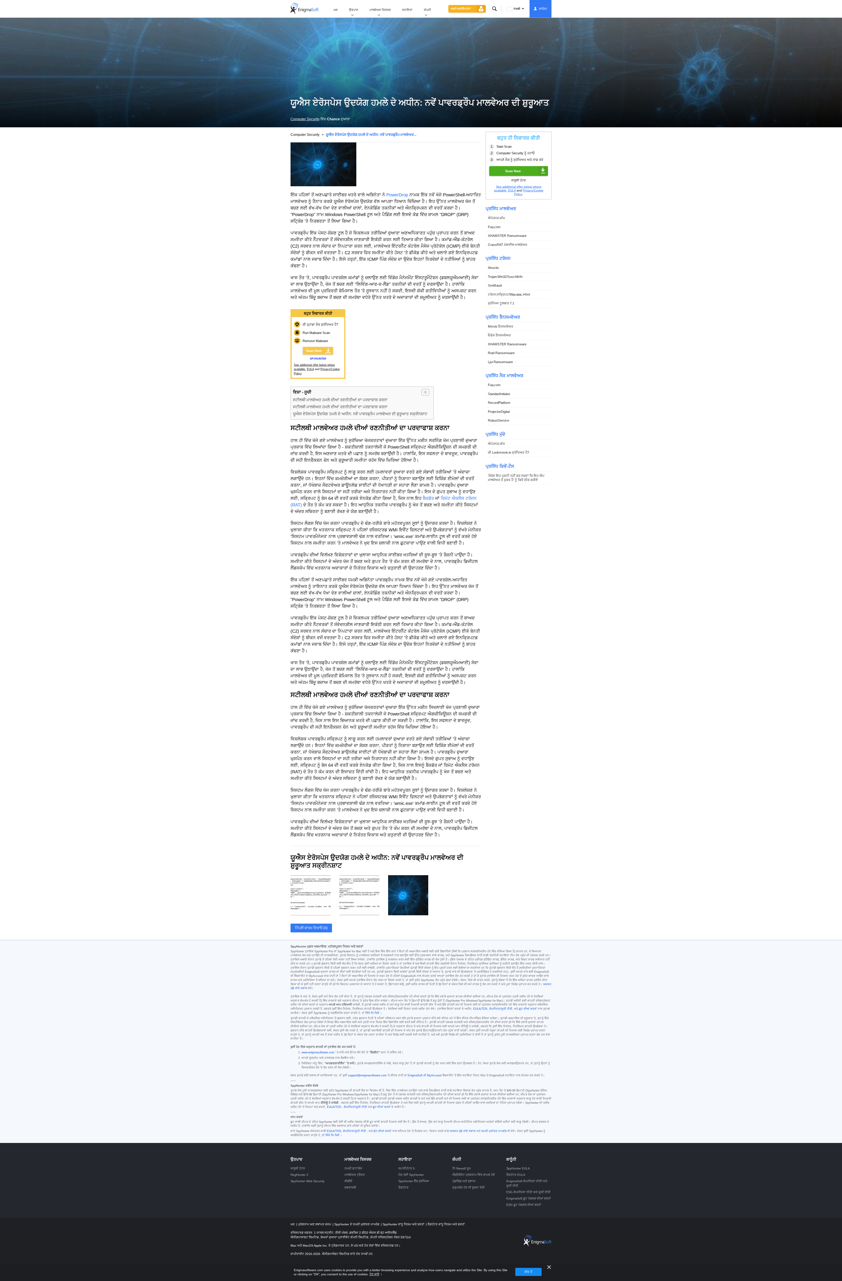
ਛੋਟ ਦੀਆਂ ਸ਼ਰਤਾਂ (382, 1131)
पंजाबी (517, 9)
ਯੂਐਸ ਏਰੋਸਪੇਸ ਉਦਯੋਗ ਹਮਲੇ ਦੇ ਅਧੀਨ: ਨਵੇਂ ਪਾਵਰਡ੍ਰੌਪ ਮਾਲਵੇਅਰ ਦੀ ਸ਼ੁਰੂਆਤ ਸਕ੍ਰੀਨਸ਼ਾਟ (360, 414)
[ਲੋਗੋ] (305, 8)
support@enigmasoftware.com (367, 1075)
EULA (310, 369)
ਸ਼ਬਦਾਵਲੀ (350, 1187)
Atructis (493, 268)
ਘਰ (336, 10)
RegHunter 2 (299, 1174)
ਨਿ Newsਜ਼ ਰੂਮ (461, 1168)
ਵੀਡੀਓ (348, 1181)
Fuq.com (494, 227)
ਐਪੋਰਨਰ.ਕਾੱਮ (496, 218)
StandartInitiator (499, 394)
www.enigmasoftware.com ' (318, 1052)
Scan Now (314, 351)
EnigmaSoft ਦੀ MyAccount (425, 1075)
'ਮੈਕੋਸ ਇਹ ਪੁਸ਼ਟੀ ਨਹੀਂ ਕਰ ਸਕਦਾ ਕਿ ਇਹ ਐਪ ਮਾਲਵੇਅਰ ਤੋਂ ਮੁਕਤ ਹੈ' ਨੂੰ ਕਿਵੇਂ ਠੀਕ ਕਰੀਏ (516, 478)
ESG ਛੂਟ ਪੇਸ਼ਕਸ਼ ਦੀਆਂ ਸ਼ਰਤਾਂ (523, 1204)
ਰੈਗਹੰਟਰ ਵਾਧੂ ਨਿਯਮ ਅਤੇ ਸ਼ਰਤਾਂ (446, 1224)
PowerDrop (397, 194)
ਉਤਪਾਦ (353, 10)
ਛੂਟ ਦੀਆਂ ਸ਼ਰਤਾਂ (528, 1008)
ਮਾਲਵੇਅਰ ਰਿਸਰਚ (380, 10)
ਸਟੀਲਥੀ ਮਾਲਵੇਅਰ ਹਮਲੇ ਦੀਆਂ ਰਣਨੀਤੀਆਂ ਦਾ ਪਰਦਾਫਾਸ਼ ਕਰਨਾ (340, 400)
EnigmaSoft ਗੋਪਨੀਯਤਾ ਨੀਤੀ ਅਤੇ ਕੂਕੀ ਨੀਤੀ (526, 1183)
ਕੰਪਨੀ (427, 10)
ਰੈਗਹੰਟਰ (403, 1187)
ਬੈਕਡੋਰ (428, 498)
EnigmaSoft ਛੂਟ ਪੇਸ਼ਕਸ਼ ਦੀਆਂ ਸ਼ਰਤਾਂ (528, 1198)
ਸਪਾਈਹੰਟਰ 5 (406, 1168)
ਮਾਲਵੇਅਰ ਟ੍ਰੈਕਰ (354, 1174)
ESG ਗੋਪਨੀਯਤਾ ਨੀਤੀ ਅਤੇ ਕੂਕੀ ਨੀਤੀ (528, 1192)
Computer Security (305, 119)
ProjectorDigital (499, 411)
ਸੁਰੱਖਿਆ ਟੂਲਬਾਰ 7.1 (501, 303)
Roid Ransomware (501, 353)
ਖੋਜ (494, 9)
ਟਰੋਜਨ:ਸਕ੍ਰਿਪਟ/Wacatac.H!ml (509, 294)
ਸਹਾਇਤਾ (407, 10)
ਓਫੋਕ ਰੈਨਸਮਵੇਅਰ (499, 335)
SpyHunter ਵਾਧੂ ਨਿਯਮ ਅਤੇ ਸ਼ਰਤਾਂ (404, 1224)
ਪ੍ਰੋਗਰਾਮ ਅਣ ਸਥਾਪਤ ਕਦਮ (315, 1224)
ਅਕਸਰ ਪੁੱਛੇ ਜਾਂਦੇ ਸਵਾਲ (462, 1131)
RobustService (498, 420)
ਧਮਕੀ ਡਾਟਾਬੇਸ (353, 1168)
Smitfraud (495, 285)
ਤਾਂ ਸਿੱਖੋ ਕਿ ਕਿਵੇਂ (330, 1135)
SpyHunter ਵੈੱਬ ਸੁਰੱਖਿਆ (413, 1181)
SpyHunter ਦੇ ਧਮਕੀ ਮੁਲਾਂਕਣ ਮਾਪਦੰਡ (357, 1224)
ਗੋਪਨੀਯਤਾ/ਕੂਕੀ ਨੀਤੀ (500, 1008)
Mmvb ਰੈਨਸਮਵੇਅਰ (500, 326)
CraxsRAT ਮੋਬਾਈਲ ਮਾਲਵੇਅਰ (507, 245)
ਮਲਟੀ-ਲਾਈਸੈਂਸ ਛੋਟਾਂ (461, 8)
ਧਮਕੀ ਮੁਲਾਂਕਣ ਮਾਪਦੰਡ (494, 1131)
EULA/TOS (480, 1008)
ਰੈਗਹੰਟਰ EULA (515, 1174)
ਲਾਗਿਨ (543, 9)
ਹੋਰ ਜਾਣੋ (374, 1274)
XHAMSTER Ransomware (507, 236)
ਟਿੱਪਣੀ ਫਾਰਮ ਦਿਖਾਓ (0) (311, 928)
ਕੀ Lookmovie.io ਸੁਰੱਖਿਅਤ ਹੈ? (508, 452)
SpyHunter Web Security (308, 1181)
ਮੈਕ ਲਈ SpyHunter (411, 1174)
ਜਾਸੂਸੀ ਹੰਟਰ (298, 1168)
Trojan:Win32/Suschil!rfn (505, 277)
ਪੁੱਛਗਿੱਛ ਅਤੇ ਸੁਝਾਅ (463, 1181)
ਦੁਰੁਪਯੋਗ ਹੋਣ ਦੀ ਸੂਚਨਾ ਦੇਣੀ (468, 1187)
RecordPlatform (499, 403)
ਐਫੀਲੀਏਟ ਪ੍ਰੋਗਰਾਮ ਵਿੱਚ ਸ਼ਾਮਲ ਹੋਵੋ (473, 1174)
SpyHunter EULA (518, 1168)
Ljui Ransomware (500, 362)
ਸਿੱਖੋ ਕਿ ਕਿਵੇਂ (372, 1013)
